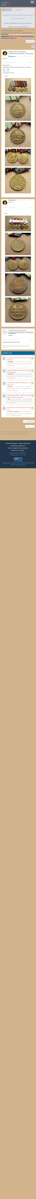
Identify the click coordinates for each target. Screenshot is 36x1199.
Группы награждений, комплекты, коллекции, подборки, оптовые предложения (19, 363)
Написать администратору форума (18, 448)
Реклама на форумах (11, 443)
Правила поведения (24, 443)
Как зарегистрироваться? (17, 446)
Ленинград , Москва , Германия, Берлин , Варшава (16, 32)
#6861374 (30, 339)
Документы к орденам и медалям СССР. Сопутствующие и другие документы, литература (19, 388)
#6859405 (30, 62)
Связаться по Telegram (17, 450)
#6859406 (30, 207)
